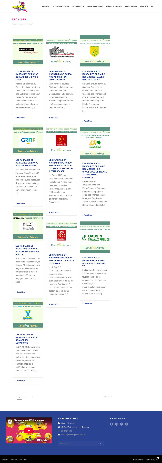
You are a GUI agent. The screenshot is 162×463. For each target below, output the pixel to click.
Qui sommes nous (61, 6)
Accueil (45, 6)
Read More (21, 117)
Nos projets (78, 6)
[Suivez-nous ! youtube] (126, 424)
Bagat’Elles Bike (95, 6)
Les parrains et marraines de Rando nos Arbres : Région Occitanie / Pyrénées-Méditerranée (61, 165)
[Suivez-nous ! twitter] (121, 424)
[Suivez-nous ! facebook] (111, 424)
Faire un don (131, 6)
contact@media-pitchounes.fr (73, 434)
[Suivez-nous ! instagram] (116, 424)
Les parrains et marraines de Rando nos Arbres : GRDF (27, 163)
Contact (144, 6)
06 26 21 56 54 (67, 431)
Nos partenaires (114, 6)
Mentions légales (152, 459)
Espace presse (138, 459)
